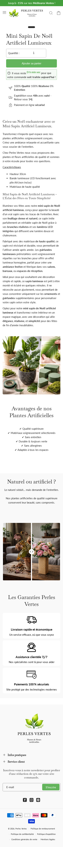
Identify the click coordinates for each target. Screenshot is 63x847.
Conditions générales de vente (24, 839)
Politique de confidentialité (22, 834)
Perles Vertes (21, 828)
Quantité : (13, 53)
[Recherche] (51, 13)
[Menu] (4, 12)
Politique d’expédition (46, 834)
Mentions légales (48, 839)
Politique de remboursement (43, 828)
